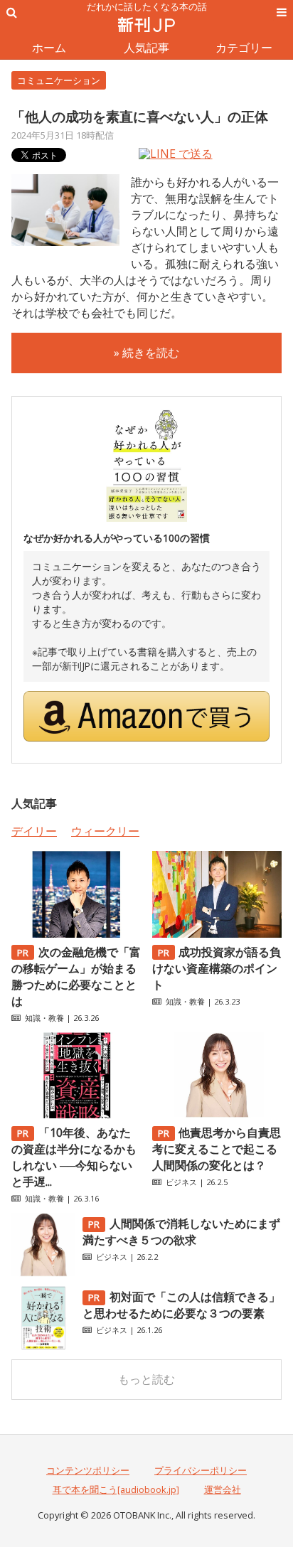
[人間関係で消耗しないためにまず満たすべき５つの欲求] (43, 1272)
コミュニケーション (58, 80)
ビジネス (181, 1182)
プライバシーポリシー (200, 1470)
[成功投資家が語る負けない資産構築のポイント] (217, 933)
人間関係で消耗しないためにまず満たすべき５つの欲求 (181, 1232)
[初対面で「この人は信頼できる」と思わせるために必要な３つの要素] (43, 1346)
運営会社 (222, 1489)
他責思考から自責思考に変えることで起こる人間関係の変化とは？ (217, 1149)
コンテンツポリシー (87, 1470)
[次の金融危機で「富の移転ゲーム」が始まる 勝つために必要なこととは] (76, 933)
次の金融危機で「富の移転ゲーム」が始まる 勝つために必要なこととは (76, 976)
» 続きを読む (146, 352)
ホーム (49, 47)
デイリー (34, 831)
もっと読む (146, 1379)
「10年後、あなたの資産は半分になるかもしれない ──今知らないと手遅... (74, 1157)
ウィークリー (105, 831)
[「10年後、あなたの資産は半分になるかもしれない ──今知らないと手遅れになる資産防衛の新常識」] (76, 1114)
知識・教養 (44, 1017)
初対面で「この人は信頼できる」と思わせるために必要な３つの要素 (181, 1305)
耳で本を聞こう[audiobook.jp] (116, 1489)
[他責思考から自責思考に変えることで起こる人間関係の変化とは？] (217, 1114)
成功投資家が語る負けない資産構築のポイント (217, 968)
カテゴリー (243, 47)
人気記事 (146, 47)
